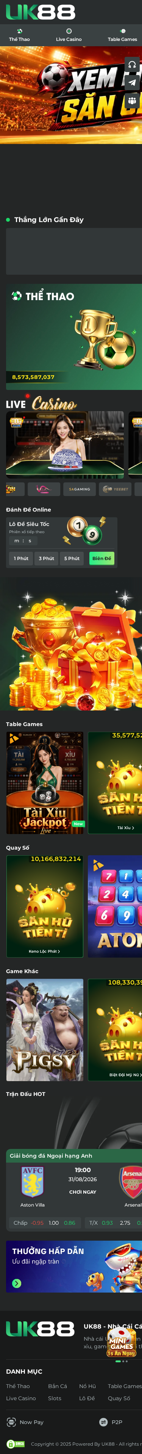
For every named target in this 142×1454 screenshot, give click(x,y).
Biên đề (101, 558)
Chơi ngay (82, 1192)
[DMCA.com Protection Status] (15, 1444)
